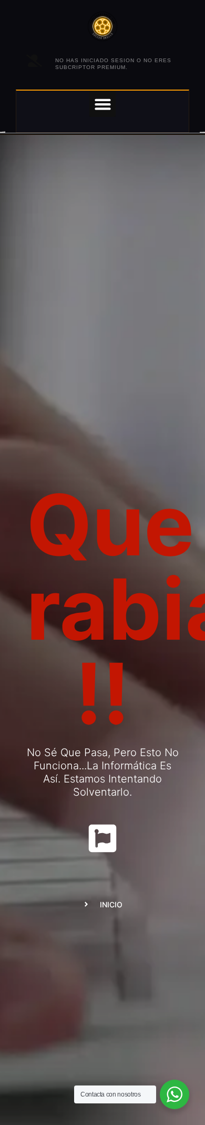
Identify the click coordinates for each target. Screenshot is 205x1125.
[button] (102, 104)
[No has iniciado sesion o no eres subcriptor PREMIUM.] (34, 61)
